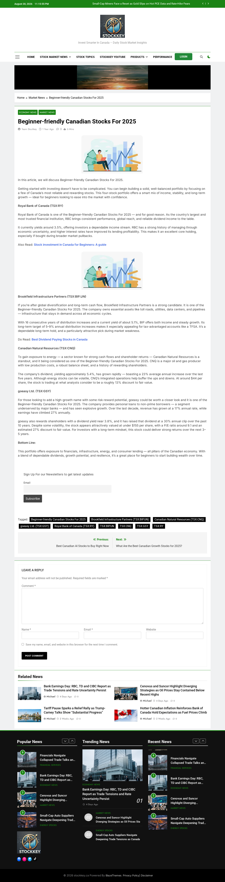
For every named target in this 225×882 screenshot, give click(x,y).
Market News (47, 112)
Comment (29, 586)
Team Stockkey (29, 129)
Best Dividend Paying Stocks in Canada (60, 339)
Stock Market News (54, 57)
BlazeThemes (113, 875)
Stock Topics (85, 57)
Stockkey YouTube (112, 57)
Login (183, 56)
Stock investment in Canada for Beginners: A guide (70, 244)
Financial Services (50, 764)
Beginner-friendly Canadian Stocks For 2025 (58, 519)
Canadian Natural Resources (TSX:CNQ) (179, 519)
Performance (162, 57)
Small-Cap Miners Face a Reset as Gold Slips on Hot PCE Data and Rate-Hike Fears (141, 3)
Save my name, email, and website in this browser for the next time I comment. (72, 644)
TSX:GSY (142, 526)
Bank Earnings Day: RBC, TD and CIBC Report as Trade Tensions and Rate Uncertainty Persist (108, 794)
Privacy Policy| (132, 875)
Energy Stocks (48, 824)
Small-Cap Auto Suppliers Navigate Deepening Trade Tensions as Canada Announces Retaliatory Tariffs (118, 839)
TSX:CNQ (125, 526)
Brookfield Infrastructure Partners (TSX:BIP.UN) (120, 519)
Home (31, 57)
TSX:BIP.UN (107, 526)
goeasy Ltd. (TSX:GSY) (34, 526)
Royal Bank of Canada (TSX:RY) (74, 526)
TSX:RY (158, 526)
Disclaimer (147, 875)
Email (27, 482)
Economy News (27, 112)
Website (151, 629)
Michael (51, 696)
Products (137, 57)
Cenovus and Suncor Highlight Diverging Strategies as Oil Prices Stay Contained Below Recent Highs (172, 690)
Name (26, 629)
